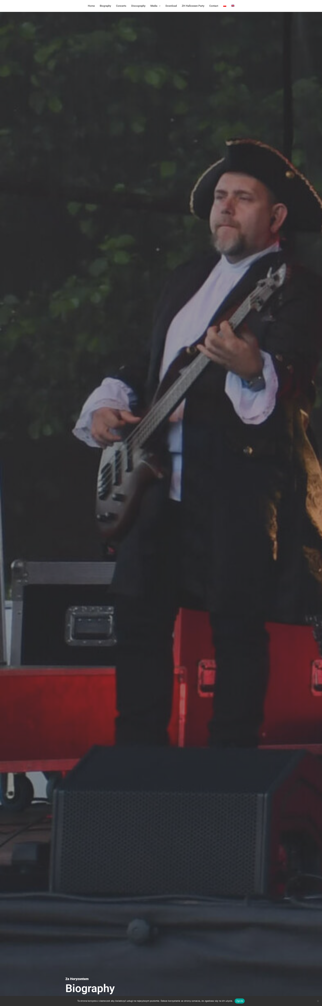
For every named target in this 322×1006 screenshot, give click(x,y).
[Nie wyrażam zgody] (317, 1001)
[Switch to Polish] (225, 6)
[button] (158, 6)
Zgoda (239, 1000)
